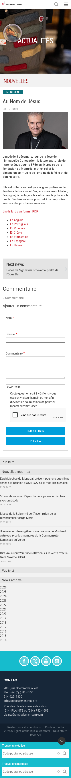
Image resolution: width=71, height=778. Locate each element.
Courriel (10, 334)
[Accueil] (13, 4)
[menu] (66, 4)
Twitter (35, 661)
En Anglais (16, 220)
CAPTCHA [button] (14, 387)
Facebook (24, 661)
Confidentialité (54, 727)
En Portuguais (19, 224)
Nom (9, 318)
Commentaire (14, 353)
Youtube (46, 661)
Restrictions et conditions (24, 727)
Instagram (57, 661)
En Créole (16, 232)
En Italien (16, 245)
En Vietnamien (19, 237)
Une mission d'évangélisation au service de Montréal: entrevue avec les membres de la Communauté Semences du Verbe (33, 535)
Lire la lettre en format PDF (20, 211)
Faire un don (13, 661)
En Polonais (17, 228)
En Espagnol (17, 241)
